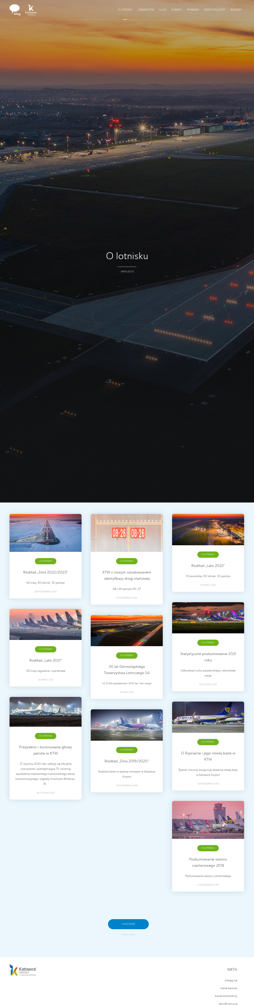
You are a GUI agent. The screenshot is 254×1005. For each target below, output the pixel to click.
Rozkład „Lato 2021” (45, 660)
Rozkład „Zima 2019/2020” (127, 761)
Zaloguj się (230, 980)
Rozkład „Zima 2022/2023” (45, 572)
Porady (177, 10)
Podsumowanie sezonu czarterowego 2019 (208, 863)
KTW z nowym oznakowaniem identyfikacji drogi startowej (126, 576)
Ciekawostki (146, 10)
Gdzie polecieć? (214, 10)
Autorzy (236, 10)
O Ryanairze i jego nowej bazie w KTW (208, 756)
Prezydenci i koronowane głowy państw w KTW (45, 750)
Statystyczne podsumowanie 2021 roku (208, 657)
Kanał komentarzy (226, 996)
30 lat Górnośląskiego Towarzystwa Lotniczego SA (127, 670)
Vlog (162, 10)
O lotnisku (125, 10)
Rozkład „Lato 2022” (208, 566)
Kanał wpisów (228, 988)
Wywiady (193, 10)
